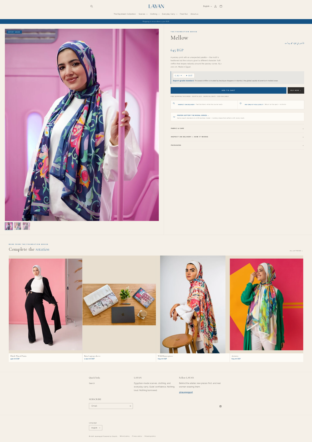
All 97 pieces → (296, 250)
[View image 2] (17, 226)
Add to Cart (228, 90)
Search (92, 383)
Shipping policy (150, 436)
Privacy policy (137, 436)
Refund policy (125, 436)
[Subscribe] (130, 406)
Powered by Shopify (110, 436)
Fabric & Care (177, 128)
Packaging (176, 145)
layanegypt (99, 436)
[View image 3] (26, 226)
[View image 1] (9, 226)
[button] (91, 6)
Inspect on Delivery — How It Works (189, 137)
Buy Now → (296, 90)
